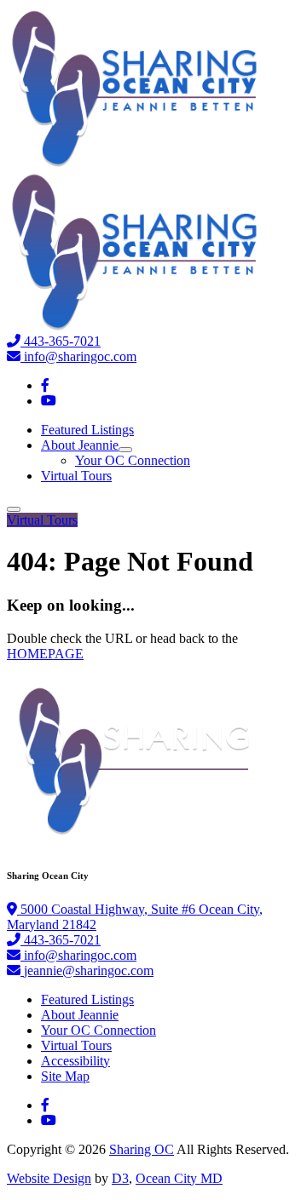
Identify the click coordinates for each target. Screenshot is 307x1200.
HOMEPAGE (45, 653)
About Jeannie (80, 445)
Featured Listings (87, 429)
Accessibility (75, 1061)
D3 (120, 1178)
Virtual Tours (76, 475)
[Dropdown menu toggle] (125, 449)
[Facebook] (45, 385)
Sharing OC (141, 1149)
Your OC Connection (132, 460)
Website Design (49, 1178)
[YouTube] (48, 400)
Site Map (65, 1076)
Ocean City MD (179, 1178)
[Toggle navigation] (13, 509)
